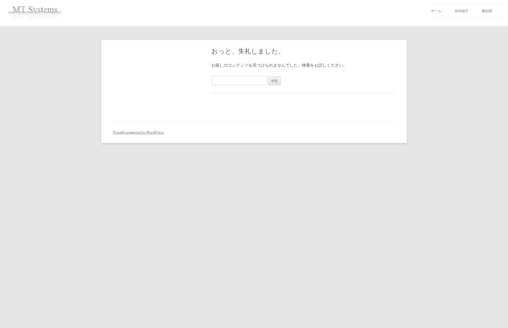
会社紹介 (461, 10)
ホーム (436, 10)
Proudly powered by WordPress (138, 132)
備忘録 (487, 10)
